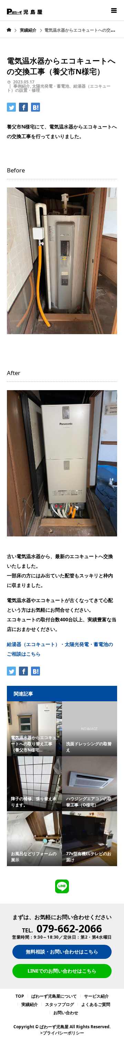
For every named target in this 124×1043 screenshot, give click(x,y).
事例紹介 (21, 86)
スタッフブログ (59, 1004)
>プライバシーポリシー (62, 1033)
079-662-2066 (69, 928)
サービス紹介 (96, 996)
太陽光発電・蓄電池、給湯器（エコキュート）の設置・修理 (59, 88)
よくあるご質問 (95, 1004)
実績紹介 (29, 1004)
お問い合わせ (65, 1013)
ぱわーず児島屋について (54, 996)
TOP (20, 996)
